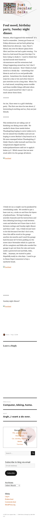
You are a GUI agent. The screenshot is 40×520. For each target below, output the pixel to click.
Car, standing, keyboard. (20, 438)
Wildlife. (20, 441)
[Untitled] (20, 180)
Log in (7, 496)
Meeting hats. (20, 436)
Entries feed (9, 499)
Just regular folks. (11, 514)
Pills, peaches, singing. (20, 433)
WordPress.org (10, 505)
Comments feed (10, 502)
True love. (20, 444)
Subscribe (11, 473)
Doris (7, 334)
